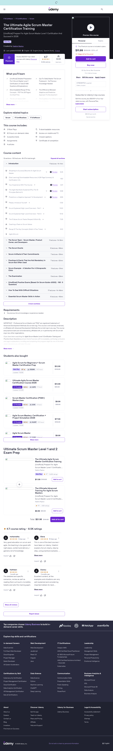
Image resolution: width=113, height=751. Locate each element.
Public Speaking (62, 685)
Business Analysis (90, 694)
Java (32, 661)
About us (7, 712)
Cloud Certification (10, 685)
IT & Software (8, 19)
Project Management (91, 655)
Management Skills (90, 651)
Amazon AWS (62, 648)
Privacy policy (89, 715)
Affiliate (33, 722)
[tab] (82, 40)
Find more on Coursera (11, 729)
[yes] (10, 556)
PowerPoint (61, 691)
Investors (7, 725)
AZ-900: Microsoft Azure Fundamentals (65, 656)
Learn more (79, 104)
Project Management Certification (15, 681)
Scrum (32, 19)
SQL (85, 683)
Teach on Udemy (36, 715)
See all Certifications (11, 695)
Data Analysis (88, 690)
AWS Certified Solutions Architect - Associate (69, 661)
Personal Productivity (91, 658)
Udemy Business (32, 624)
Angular (33, 658)
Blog (5, 722)
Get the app (34, 712)
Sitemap (87, 719)
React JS (33, 655)
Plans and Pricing (36, 719)
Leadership (88, 648)
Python (32, 681)
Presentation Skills (63, 681)
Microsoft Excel (89, 680)
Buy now (90, 65)
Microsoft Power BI (91, 687)
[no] (14, 556)
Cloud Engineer (9, 655)
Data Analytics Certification (13, 688)
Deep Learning (35, 691)
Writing (59, 688)
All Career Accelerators (11, 665)
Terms (86, 722)
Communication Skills (64, 678)
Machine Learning (36, 685)
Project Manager (9, 658)
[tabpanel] (90, 81)
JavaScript (34, 651)
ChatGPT (33, 688)
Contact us (7, 719)
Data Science (35, 678)
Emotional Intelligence (92, 661)
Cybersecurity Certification (13, 678)
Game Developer (9, 661)
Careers (6, 715)
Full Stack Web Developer (12, 651)
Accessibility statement (92, 712)
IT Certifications (21, 19)
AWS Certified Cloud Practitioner (68, 651)
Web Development (36, 648)
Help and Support (36, 725)
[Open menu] (4, 9)
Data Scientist (8, 648)
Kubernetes (61, 666)
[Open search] (102, 9)
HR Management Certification (14, 691)
